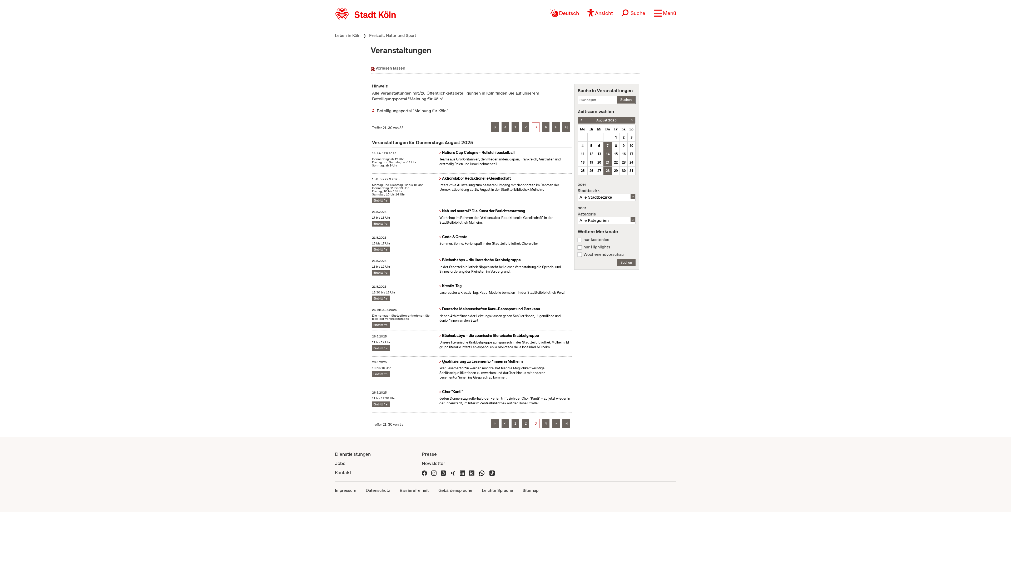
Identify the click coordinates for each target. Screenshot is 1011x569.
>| (566, 127)
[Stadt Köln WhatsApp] (482, 472)
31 (631, 170)
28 (607, 170)
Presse (429, 454)
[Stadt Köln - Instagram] (434, 472)
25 (582, 170)
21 (607, 162)
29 (616, 170)
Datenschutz (378, 490)
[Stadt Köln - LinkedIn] (462, 472)
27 (599, 170)
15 (616, 153)
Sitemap (530, 490)
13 (599, 153)
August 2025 (606, 120)
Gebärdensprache (455, 490)
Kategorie (587, 211)
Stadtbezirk (588, 187)
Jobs (340, 463)
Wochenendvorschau (603, 254)
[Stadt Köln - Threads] (443, 472)
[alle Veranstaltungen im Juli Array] (581, 120)
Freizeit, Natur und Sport (392, 35)
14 (607, 153)
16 (624, 153)
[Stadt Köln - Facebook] (424, 472)
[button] (665, 13)
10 (631, 145)
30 (624, 170)
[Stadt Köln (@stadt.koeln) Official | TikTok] (492, 472)
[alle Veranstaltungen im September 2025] (632, 120)
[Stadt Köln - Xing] (452, 472)
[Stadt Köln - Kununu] (471, 472)
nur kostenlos (596, 240)
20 (599, 162)
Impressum (345, 490)
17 (631, 153)
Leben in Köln (347, 35)
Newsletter (433, 463)
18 (582, 162)
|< (495, 127)
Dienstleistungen (353, 454)
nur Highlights (596, 247)
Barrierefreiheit (414, 490)
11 (582, 153)
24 (631, 162)
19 (591, 162)
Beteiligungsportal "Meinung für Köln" (412, 111)
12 (591, 153)
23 (624, 162)
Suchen (626, 99)
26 (591, 170)
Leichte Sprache (497, 490)
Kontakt (343, 472)
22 (616, 162)
